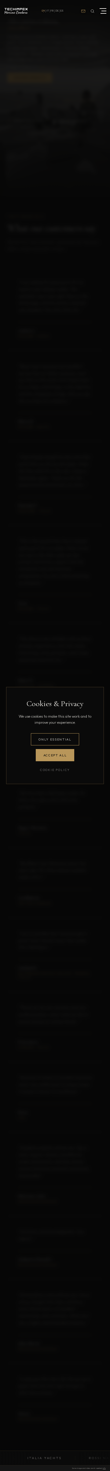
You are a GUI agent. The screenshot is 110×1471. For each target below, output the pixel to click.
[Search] (92, 11)
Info (104, 1468)
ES (62, 10)
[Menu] (101, 11)
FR (52, 10)
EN (43, 10)
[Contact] (83, 11)
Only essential (55, 739)
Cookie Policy (55, 770)
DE (57, 10)
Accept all (55, 755)
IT (48, 10)
